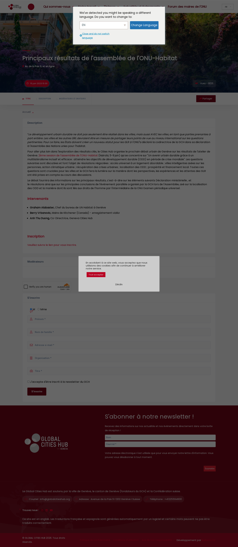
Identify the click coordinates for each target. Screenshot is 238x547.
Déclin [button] (119, 284)
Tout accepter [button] (96, 274)
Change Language (144, 25)
